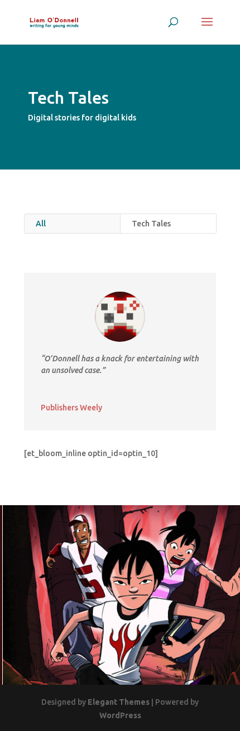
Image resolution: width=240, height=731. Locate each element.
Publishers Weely (71, 407)
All (41, 223)
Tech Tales (151, 223)
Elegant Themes (119, 702)
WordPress (120, 715)
